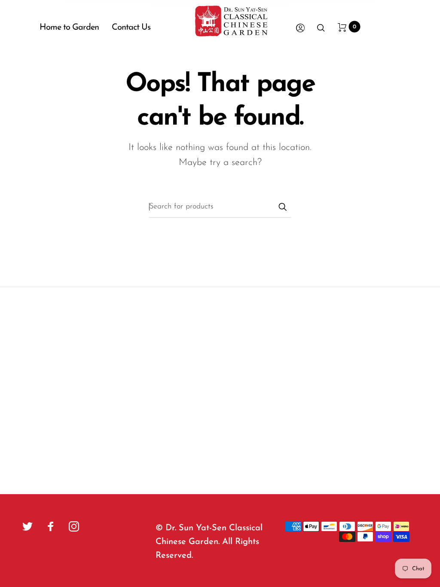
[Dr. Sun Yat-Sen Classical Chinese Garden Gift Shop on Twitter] (27, 526)
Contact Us (131, 27)
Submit (282, 206)
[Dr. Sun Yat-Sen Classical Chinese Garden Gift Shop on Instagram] (74, 526)
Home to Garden (69, 27)
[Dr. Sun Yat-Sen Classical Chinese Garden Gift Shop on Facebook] (51, 526)
